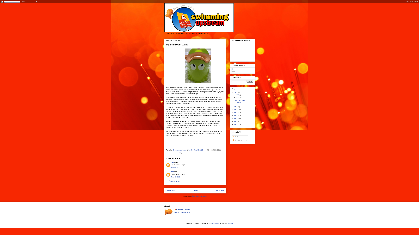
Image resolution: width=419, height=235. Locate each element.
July (237, 95)
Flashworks (215, 223)
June (238, 98)
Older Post (220, 190)
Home (195, 190)
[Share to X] (216, 150)
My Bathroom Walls (240, 101)
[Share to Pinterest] (220, 150)
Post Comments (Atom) (199, 196)
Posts (236, 137)
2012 (236, 118)
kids (180, 153)
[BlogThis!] (214, 150)
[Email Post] (207, 150)
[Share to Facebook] (218, 150)
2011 (236, 121)
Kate (172, 162)
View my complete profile (182, 212)
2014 (236, 112)
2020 (236, 92)
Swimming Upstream (183, 209)
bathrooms (174, 153)
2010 (236, 124)
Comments (238, 140)
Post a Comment (174, 181)
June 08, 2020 (175, 167)
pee (183, 153)
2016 (236, 107)
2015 (236, 109)
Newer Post (170, 190)
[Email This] (212, 150)
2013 (236, 115)
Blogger (230, 223)
